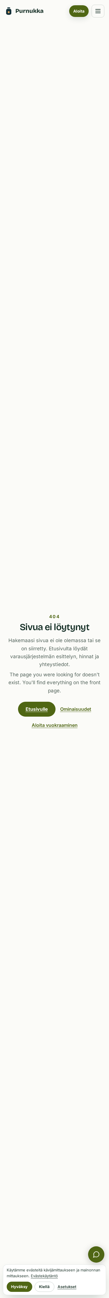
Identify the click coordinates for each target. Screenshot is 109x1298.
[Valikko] (98, 11)
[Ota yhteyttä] (96, 1254)
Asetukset (67, 1286)
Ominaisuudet (75, 709)
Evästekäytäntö (44, 1275)
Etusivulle (37, 709)
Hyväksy (19, 1286)
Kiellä (44, 1286)
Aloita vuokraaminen (55, 725)
